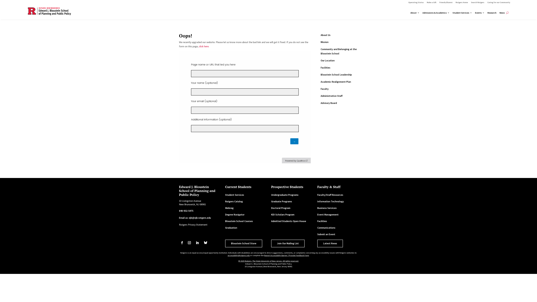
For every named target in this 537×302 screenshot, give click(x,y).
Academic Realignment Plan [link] (336, 81)
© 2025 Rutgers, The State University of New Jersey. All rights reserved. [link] (268, 261)
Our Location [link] (328, 60)
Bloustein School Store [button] (243, 243)
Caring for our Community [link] (498, 2)
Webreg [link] (229, 208)
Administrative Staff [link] (331, 95)
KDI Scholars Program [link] (282, 214)
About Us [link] (325, 35)
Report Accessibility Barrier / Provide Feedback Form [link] (286, 255)
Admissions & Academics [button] (434, 13)
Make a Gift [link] (431, 2)
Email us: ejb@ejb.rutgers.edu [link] (195, 217)
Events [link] (478, 13)
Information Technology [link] (330, 201)
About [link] (413, 13)
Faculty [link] (325, 88)
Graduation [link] (231, 227)
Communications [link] (326, 227)
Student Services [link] (461, 13)
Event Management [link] (328, 214)
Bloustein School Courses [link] (239, 221)
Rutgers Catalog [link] (234, 201)
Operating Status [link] (416, 2)
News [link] (502, 13)
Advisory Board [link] (329, 103)
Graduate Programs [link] (281, 201)
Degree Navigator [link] (234, 214)
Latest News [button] (330, 243)
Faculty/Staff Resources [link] (330, 194)
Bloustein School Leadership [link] (336, 74)
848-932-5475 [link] (186, 210)
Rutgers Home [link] (462, 2)
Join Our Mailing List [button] (288, 243)
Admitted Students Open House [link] (288, 221)
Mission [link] (324, 42)
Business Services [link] (327, 208)
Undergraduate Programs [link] (284, 194)
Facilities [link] (325, 67)
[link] (182, 243)
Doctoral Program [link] (280, 208)
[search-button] (507, 12)
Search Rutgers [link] (477, 2)
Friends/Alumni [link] (446, 2)
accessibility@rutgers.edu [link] (239, 255)
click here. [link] (204, 46)
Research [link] (491, 13)
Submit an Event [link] (326, 234)
